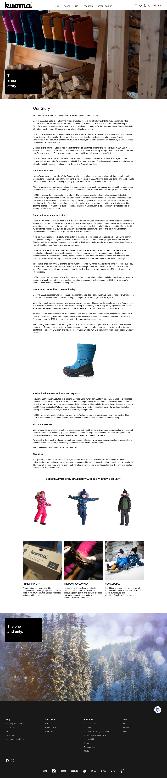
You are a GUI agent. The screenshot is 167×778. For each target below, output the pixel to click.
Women (67, 6)
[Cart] (149, 6)
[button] (157, 5)
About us (88, 6)
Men (77, 6)
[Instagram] (12, 760)
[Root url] (19, 5)
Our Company (89, 723)
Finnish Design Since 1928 (95, 735)
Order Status (11, 735)
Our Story (88, 727)
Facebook (118, 595)
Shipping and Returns (15, 723)
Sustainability (89, 739)
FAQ (7, 731)
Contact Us (10, 727)
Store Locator (105, 6)
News (86, 743)
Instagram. (129, 595)
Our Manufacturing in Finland (96, 731)
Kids (57, 6)
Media (86, 751)
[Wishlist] (140, 6)
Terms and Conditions (15, 739)
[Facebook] (7, 760)
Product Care (50, 727)
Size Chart (49, 723)
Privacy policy (89, 747)
